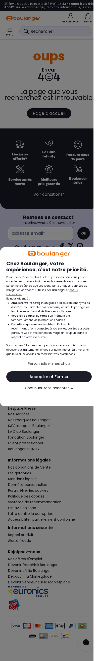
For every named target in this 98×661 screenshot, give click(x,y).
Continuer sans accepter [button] (47, 393)
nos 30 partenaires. (19, 295)
